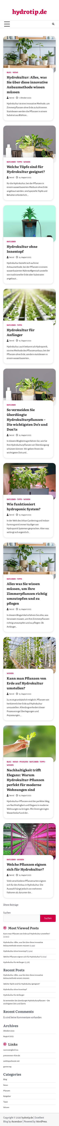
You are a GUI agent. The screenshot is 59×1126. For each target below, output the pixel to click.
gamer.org (7, 1067)
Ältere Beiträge (10, 905)
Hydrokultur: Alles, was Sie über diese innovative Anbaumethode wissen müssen (27, 84)
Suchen (7, 912)
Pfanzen (24, 762)
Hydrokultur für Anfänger (21, 332)
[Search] (53, 24)
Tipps (19, 162)
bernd (11, 98)
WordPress (41, 1121)
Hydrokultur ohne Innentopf (22, 249)
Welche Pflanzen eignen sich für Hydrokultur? (26, 867)
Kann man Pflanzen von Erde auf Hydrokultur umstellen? (26, 683)
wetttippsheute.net (11, 1061)
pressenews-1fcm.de (11, 1056)
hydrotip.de (29, 12)
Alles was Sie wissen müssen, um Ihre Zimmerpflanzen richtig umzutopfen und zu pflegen (27, 593)
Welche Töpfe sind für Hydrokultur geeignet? (26, 169)
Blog (9, 72)
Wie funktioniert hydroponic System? (23, 506)
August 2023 (8, 1036)
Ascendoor (16, 1121)
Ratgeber (11, 162)
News (15, 72)
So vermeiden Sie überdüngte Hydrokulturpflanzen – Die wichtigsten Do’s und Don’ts (27, 419)
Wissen (26, 162)
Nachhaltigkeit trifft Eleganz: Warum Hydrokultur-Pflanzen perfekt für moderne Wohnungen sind (25, 779)
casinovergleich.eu (10, 1050)
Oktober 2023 (8, 1031)
